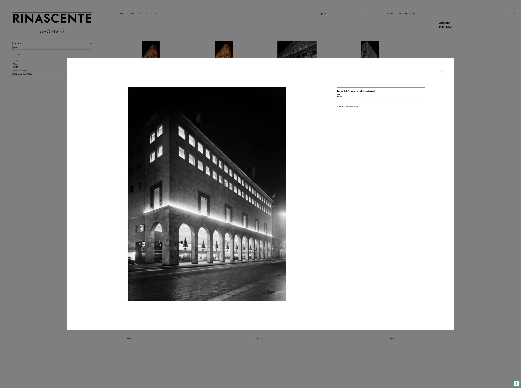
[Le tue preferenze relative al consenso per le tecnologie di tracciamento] (516, 383)
